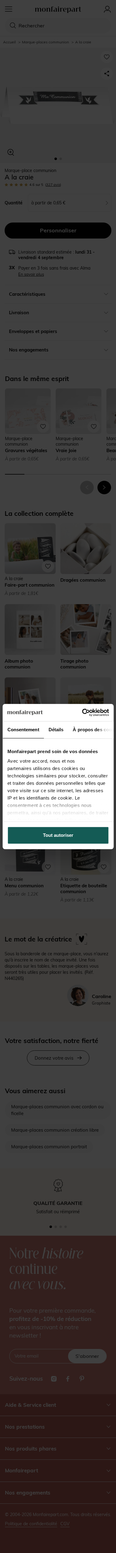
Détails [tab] (55, 729)
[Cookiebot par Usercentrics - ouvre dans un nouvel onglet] (82, 712)
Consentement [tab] (23, 729)
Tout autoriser (58, 835)
